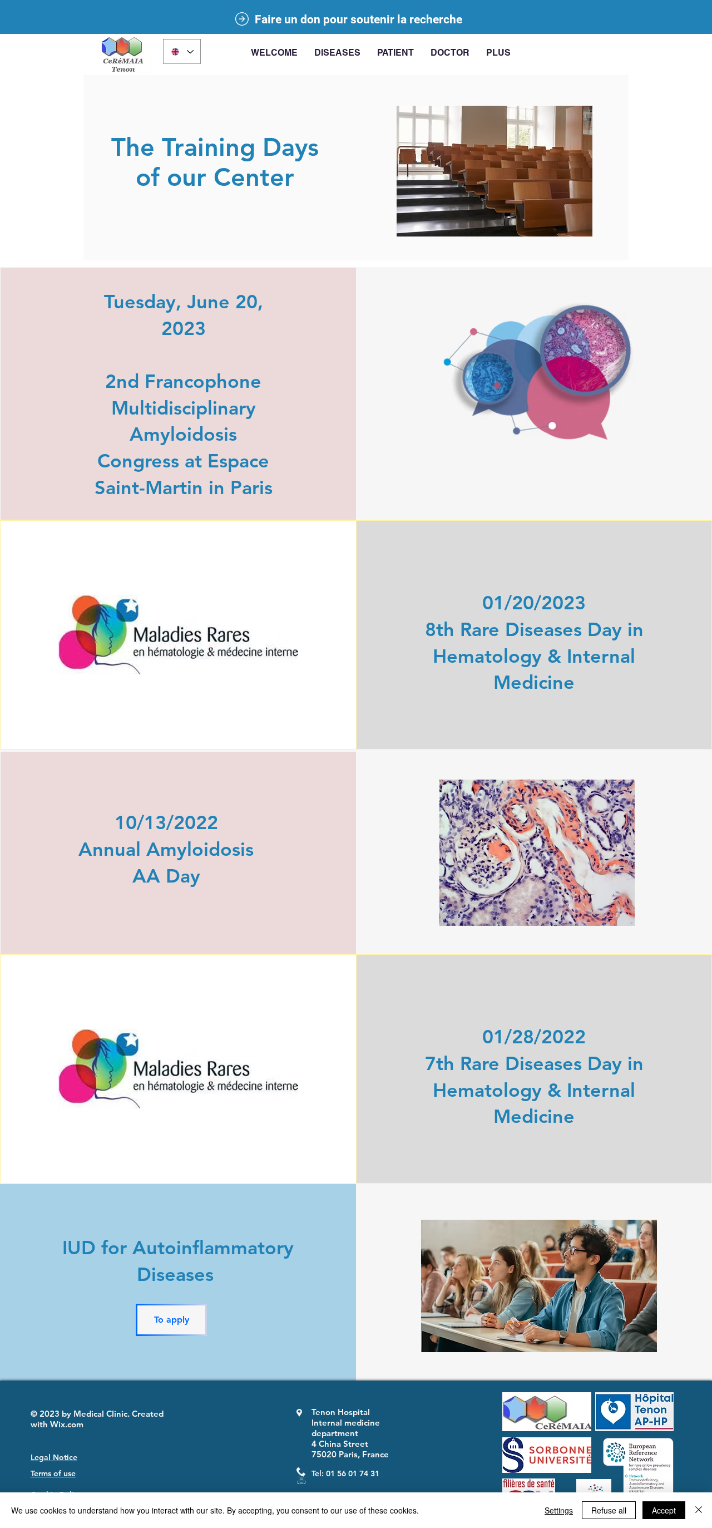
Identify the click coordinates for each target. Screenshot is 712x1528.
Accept (664, 1510)
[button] (337, 53)
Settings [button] (559, 1510)
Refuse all (608, 1510)
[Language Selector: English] (182, 51)
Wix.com (66, 1424)
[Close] (698, 1510)
